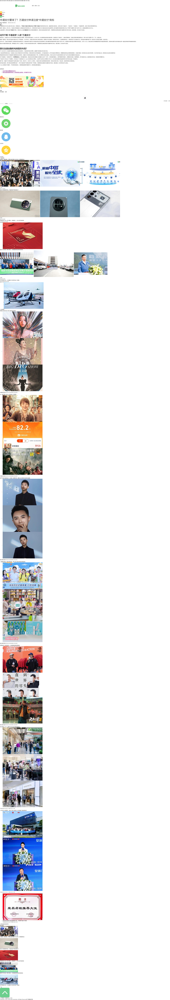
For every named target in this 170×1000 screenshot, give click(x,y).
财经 (20, 0)
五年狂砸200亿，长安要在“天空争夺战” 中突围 (9, 280)
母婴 (16, 0)
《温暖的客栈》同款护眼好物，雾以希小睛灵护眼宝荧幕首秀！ (13, 561)
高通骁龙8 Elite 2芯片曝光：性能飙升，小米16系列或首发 (12, 220)
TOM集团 (2, 998)
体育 (7, 0)
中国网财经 (5, 22)
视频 (18, 0)
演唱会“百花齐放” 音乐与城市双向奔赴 (8, 310)
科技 (28, 0)
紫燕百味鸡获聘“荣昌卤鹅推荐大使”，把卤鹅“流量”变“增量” (15, 920)
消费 (24, 0)
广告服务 (6, 998)
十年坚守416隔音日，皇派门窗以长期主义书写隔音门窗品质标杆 (13, 810)
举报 (1, 90)
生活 (14, 0)
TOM (1, 808)
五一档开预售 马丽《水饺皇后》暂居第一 (8, 394)
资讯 (3, 0)
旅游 (11, 0)
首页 (1, 0)
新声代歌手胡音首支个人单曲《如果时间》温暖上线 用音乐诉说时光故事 (15, 478)
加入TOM (10, 998)
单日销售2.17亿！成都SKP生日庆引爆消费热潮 (9, 726)
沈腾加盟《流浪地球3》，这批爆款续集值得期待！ (10, 645)
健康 (22, 0)
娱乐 (5, 0)
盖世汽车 (2, 281)
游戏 (9, 0)
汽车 (26, 0)
